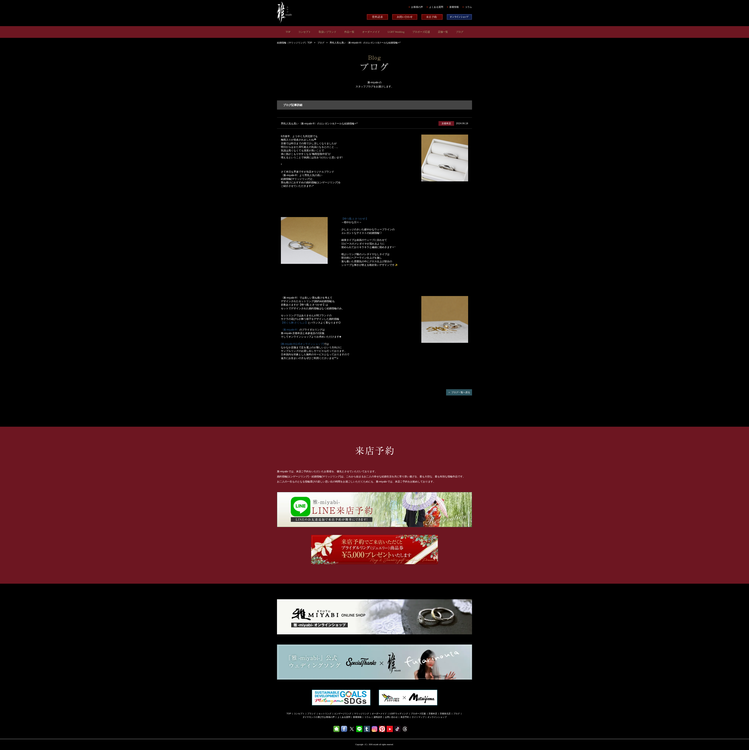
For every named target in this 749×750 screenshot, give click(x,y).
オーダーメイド (371, 31)
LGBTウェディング (399, 713)
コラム (468, 7)
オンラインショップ (437, 717)
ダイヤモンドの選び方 (313, 717)
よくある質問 (436, 7)
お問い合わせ (391, 717)
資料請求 (378, 717)
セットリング (325, 713)
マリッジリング (361, 713)
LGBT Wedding (396, 31)
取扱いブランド (327, 31)
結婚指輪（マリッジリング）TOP (294, 42)
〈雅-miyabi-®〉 (290, 329)
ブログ (459, 31)
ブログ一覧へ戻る (460, 392)
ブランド (311, 713)
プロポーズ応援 (421, 31)
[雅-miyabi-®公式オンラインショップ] (302, 343)
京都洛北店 (445, 713)
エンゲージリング (342, 713)
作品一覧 (349, 31)
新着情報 (454, 7)
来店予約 (404, 717)
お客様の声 (417, 7)
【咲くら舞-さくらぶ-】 (294, 322)
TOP (288, 31)
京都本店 (433, 713)
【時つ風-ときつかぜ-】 (354, 218)
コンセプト (304, 31)
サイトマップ (418, 717)
